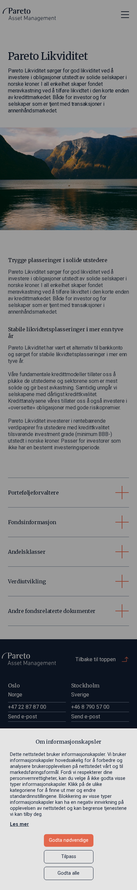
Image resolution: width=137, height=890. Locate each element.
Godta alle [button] (68, 873)
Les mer (19, 824)
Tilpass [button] (68, 856)
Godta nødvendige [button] (68, 840)
